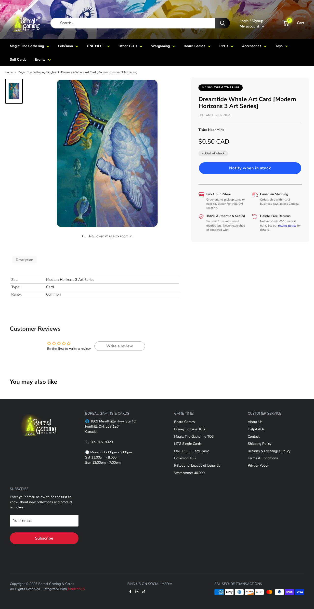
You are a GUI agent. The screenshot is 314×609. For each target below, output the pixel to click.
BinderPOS (76, 589)
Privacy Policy (258, 465)
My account (250, 26)
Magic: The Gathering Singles (37, 72)
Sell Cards (18, 59)
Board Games (194, 46)
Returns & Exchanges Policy (269, 451)
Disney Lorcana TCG (189, 429)
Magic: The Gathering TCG (194, 436)
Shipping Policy (259, 443)
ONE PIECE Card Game (191, 451)
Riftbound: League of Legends (197, 465)
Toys (279, 46)
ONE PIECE (96, 46)
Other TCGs (127, 46)
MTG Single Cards (188, 443)
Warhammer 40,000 (189, 473)
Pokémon (65, 46)
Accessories (251, 46)
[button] (250, 168)
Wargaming (160, 46)
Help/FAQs (256, 429)
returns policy (287, 225)
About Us (255, 422)
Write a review (119, 346)
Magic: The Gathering (27, 46)
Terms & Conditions (263, 458)
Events (40, 59)
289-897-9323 (101, 442)
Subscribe (44, 538)
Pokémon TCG (185, 458)
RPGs (223, 46)
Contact (254, 436)
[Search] (222, 23)
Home (9, 72)
